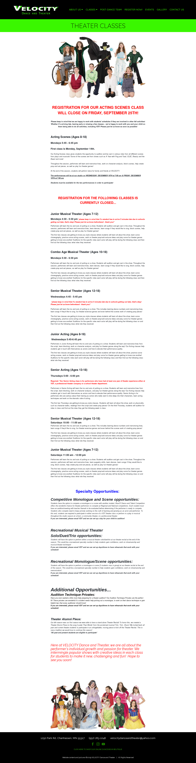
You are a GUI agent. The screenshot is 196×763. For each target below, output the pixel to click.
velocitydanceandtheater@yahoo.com (132, 738)
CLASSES (90, 9)
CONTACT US (177, 9)
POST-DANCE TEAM (111, 9)
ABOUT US (75, 9)
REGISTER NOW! (133, 9)
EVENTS (149, 9)
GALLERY (162, 9)
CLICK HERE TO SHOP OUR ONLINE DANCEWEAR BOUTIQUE (98, 749)
